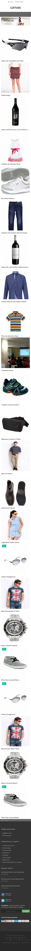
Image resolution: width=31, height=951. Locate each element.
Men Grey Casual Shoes (10, 680)
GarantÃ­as (5, 855)
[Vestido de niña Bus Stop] (15, 146)
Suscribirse (26, 911)
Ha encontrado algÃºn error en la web (12, 862)
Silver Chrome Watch (9, 645)
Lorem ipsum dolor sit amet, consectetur (12, 872)
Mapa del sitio (6, 860)
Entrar (11, 1)
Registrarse (19, 1)
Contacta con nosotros (9, 845)
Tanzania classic (7, 370)
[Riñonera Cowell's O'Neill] (15, 421)
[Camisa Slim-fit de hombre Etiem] (15, 284)
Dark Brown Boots (8, 508)
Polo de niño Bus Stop (9, 336)
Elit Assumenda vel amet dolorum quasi (12, 879)
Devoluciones (6, 852)
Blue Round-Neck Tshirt (10, 611)
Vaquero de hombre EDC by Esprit (14, 233)
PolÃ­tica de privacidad (19, 937)
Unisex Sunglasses (8, 577)
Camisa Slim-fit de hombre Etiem (13, 302)
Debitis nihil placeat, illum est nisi (10, 886)
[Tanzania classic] (15, 352)
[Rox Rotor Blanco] (15, 181)
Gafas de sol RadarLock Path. (12, 61)
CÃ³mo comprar (7, 857)
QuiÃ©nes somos (7, 833)
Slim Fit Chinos (6, 473)
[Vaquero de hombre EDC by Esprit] (15, 215)
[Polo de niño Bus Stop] (15, 318)
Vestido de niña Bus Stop (10, 164)
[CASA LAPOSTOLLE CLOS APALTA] (15, 112)
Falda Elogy (5, 95)
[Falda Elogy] (15, 77)
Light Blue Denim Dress (10, 542)
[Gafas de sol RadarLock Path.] (15, 43)
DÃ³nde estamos (7, 835)
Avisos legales (9, 937)
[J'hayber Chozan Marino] (15, 387)
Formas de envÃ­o (7, 850)
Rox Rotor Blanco (8, 198)
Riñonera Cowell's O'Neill (10, 439)
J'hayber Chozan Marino (10, 405)
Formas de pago (7, 848)
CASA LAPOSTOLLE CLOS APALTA (14, 130)
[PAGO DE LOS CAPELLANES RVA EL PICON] (15, 249)
